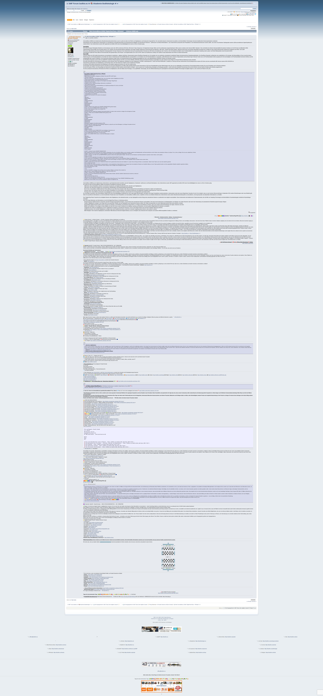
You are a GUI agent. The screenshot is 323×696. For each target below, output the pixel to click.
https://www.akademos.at (115, 329)
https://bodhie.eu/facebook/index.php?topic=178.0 (168, 218)
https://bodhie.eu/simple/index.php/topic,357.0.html (101, 349)
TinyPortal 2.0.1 (154, 618)
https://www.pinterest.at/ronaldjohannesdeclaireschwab (100, 584)
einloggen (78, 8)
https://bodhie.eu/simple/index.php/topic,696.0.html (93, 458)
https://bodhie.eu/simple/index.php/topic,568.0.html (105, 411)
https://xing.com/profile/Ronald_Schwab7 (95, 580)
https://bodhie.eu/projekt (98, 277)
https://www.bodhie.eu (100, 259)
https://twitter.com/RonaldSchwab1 (95, 574)
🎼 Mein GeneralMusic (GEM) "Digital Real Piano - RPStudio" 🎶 (100, 36)
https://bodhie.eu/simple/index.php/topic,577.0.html (102, 421)
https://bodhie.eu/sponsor (95, 299)
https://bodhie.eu (252, 12)
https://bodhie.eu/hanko (59, 652)
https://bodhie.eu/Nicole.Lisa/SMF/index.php (217, 374)
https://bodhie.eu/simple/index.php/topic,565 (110, 408)
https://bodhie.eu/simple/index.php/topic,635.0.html (94, 352)
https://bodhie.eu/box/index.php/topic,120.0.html (149, 390)
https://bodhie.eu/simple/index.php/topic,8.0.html (111, 234)
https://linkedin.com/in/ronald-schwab (96, 579)
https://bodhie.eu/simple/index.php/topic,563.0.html (107, 406)
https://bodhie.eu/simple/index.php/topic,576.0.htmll (108, 420)
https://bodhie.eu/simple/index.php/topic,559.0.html (113, 401)
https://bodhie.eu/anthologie (94, 287)
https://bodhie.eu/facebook (247, 243)
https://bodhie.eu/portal (92, 361)
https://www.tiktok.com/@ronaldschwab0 (100, 578)
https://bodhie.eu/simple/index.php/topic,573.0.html (98, 417)
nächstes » (254, 26)
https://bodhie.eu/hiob (92, 289)
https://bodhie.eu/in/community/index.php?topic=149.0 (129, 381)
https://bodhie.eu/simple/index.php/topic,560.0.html (124, 402)
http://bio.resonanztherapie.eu (100, 312)
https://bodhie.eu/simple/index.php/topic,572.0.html (99, 416)
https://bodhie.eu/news (97, 284)
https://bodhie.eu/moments (96, 282)
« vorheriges (249, 26)
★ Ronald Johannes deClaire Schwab (164, 24)
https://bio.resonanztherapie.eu (89, 379)
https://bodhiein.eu (92, 269)
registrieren (85, 8)
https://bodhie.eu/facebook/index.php (91, 500)
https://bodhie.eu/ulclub (92, 314)
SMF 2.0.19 (156, 617)
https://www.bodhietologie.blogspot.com (96, 585)
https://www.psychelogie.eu (95, 303)
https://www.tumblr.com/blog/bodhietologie (96, 583)
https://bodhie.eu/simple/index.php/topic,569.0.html (132, 412)
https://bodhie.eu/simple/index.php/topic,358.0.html (113, 588)
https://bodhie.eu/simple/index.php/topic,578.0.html (103, 422)
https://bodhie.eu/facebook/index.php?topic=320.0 (168, 593)
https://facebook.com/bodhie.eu (95, 575)
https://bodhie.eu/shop (94, 297)
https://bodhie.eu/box (94, 272)
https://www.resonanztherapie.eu (99, 309)
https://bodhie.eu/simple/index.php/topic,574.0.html (107, 418)
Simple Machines (167, 617)
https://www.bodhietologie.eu (120, 318)
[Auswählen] (88, 426)
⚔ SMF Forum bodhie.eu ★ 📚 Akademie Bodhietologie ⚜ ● (92, 4)
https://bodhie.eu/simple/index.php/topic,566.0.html (105, 410)
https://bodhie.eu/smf (96, 279)
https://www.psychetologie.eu (97, 307)
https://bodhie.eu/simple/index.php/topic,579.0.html (102, 423)
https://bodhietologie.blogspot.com (100, 582)
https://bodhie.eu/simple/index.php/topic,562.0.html (106, 405)
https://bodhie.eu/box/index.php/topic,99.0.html (103, 387)
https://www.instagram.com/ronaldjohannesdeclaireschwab (101, 577)
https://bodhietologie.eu (194, 233)
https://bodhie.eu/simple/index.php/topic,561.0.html (102, 403)
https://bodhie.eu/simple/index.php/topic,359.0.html (93, 322)
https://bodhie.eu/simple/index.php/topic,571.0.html (108, 415)
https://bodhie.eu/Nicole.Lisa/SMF (97, 294)
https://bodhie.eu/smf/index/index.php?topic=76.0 (119, 251)
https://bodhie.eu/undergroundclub (97, 274)
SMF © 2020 (161, 617)
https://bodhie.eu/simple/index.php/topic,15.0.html (93, 455)
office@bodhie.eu (177, 317)
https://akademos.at (245, 11)
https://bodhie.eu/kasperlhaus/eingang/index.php (99, 528)
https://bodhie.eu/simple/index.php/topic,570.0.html (125, 413)
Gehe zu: (221, 608)
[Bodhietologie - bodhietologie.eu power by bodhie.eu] (70, 61)
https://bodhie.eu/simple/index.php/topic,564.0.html (105, 407)
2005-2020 (160, 618)
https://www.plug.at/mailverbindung (128, 596)
